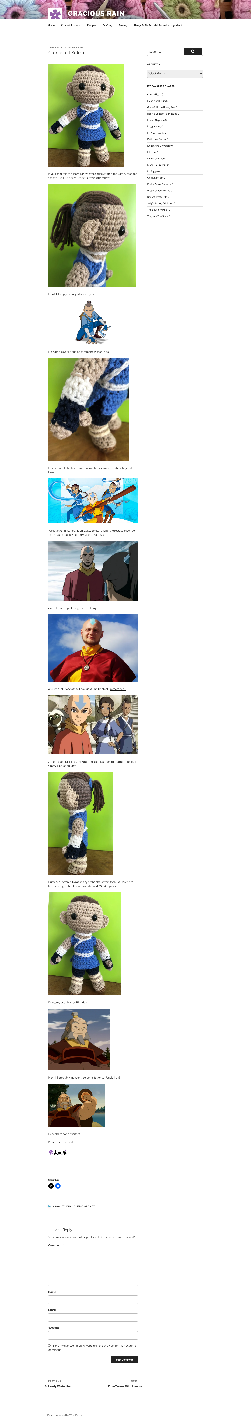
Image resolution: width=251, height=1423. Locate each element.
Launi (80, 48)
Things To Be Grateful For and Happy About (158, 25)
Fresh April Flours (156, 100)
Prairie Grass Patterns (159, 184)
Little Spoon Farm (156, 158)
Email (52, 1310)
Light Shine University (159, 145)
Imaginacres (154, 126)
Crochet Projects (71, 25)
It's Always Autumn (157, 132)
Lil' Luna (151, 152)
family (71, 1206)
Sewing (123, 25)
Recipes (91, 25)
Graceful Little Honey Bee (161, 107)
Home (51, 25)
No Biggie (152, 171)
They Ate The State (157, 216)
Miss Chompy (86, 1206)
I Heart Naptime (156, 120)
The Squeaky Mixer (157, 209)
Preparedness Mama (158, 190)
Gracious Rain (96, 13)
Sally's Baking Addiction (160, 203)
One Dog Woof (155, 177)
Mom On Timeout (156, 164)
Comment (56, 1245)
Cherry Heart (154, 94)
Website (53, 1327)
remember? (118, 689)
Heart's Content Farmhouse (162, 113)
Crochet (59, 1206)
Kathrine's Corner (156, 139)
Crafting (107, 25)
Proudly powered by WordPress (64, 1415)
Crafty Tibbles (57, 765)
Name (52, 1292)
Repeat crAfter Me (157, 196)
